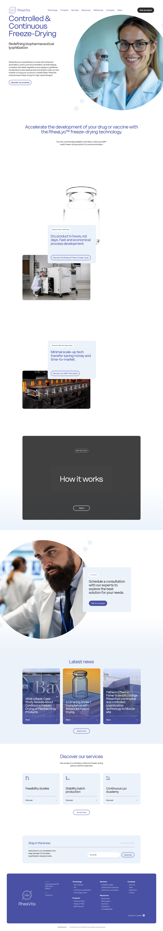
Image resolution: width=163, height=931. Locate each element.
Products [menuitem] (64, 10)
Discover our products (20, 82)
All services (81, 812)
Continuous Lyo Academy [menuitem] (109, 890)
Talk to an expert (98, 603)
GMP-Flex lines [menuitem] (79, 906)
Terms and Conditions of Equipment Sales (95, 927)
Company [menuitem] (110, 10)
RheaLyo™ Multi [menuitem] (79, 904)
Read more (81, 731)
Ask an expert (146, 10)
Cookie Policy (73, 927)
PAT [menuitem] (75, 887)
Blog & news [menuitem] (105, 898)
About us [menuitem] (132, 885)
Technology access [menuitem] (80, 893)
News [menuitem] (119, 10)
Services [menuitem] (75, 10)
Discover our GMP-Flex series (65, 373)
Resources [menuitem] (86, 10)
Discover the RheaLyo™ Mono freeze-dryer (71, 257)
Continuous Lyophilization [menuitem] (82, 890)
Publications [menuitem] (105, 906)
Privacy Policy (80, 927)
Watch (81, 508)
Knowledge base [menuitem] (106, 909)
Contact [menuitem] (132, 893)
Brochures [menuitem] (104, 904)
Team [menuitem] (131, 887)
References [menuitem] (98, 10)
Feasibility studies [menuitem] (107, 885)
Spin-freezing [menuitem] (78, 885)
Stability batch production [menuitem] (110, 887)
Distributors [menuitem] (133, 890)
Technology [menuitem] (52, 10)
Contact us (49, 895)
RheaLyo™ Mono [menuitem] (79, 901)
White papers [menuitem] (105, 901)
